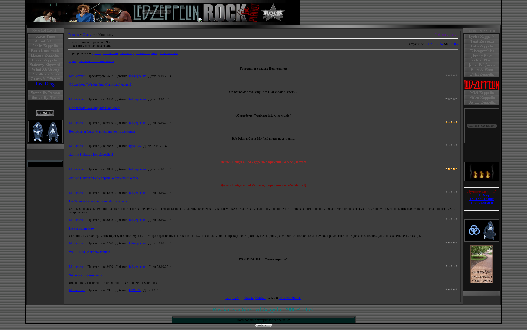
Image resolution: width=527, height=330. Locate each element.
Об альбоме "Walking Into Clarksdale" (94, 108)
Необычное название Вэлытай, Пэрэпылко (99, 201)
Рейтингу (127, 53)
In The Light (481, 199)
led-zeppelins (137, 76)
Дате (95, 53)
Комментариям (146, 53)
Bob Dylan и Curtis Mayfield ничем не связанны (102, 131)
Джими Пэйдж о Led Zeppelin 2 (91, 154)
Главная (73, 34)
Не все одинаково (81, 228)
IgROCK (135, 146)
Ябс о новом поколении (86, 275)
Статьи (88, 34)
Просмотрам (169, 53)
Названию (110, 53)
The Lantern (481, 203)
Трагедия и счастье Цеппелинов (91, 61)
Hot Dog (482, 195)
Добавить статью (446, 34)
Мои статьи (77, 76)
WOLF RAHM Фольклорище (89, 252)
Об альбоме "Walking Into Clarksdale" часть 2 (100, 84)
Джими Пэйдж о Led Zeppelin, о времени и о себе (104, 178)
